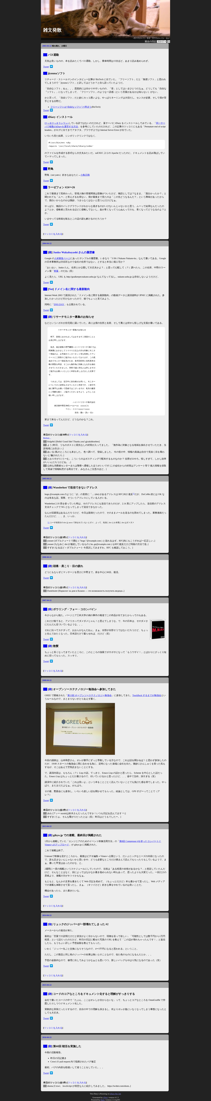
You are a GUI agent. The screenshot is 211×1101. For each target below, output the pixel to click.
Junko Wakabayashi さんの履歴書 (74, 252)
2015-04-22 (47, 985)
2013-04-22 (47, 826)
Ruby (103, 1100)
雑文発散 (52, 30)
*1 (133, 493)
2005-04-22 (47, 478)
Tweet (46, 66)
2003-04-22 (47, 46)
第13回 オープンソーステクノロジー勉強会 (89, 695)
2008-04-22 (47, 680)
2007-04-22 (47, 600)
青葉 (56, 271)
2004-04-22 (47, 243)
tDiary (105, 1097)
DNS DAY (59, 304)
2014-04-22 (47, 915)
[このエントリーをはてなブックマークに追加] (51, 67)
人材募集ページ (62, 258)
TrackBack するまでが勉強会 (146, 695)
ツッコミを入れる (53, 234)
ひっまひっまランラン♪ (57, 123)
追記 (168, 38)
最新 (148, 38)
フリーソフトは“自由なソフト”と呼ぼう (70, 107)
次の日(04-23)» (158, 38)
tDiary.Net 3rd (115, 1094)
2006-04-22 (47, 557)
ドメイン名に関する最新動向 (72, 289)
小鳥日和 (85, 175)
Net (51, 289)
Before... (47, 438)
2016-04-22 (47, 1037)
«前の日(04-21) (139, 38)
